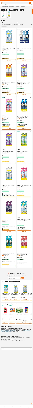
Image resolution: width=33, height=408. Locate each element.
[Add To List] (15, 29)
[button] (29, 24)
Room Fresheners (11, 6)
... (1, 6)
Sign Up (22, 278)
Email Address (10, 276)
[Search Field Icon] (30, 3)
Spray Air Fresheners (23, 6)
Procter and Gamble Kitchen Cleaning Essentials (8, 330)
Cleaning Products (5, 6)
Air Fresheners (17, 6)
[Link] (8, 45)
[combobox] (16, 3)
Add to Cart (9, 60)
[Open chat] (32, 11)
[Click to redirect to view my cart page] (31, 2)
